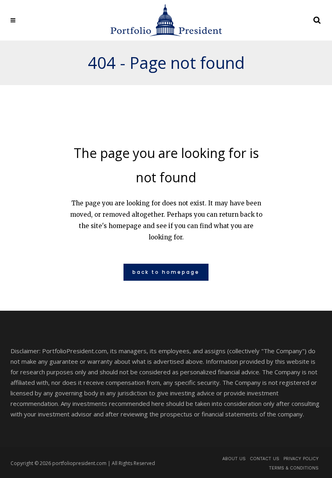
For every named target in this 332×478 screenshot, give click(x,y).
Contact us (264, 458)
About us (234, 458)
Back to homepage (166, 272)
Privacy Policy (301, 458)
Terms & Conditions (294, 468)
